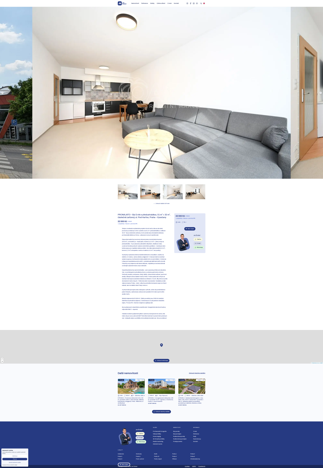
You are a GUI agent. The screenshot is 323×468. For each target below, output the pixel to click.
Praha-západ (158, 459)
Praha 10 (156, 456)
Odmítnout (14, 456)
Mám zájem (125, 464)
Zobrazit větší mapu (162, 360)
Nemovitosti (135, 3)
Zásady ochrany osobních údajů (9, 465)
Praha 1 (174, 454)
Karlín (155, 454)
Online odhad (161, 3)
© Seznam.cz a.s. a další (317, 363)
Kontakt (176, 3)
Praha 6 (192, 456)
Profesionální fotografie (159, 431)
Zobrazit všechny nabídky (197, 373)
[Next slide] (320, 93)
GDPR (194, 466)
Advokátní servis (157, 444)
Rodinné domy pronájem (179, 439)
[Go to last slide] (2, 93)
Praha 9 (138, 456)
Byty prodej (176, 431)
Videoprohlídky (157, 434)
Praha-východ (140, 459)
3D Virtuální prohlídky (158, 439)
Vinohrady (138, 454)
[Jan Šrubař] (122, 3)
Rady (194, 436)
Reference (144, 3)
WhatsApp (200, 247)
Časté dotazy (197, 439)
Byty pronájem (177, 434)
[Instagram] (187, 3)
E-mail (198, 243)
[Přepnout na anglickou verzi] (204, 3)
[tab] (150, 180)
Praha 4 (174, 456)
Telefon (199, 239)
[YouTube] (197, 3)
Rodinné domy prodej (179, 436)
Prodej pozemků (177, 441)
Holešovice (121, 454)
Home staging (157, 436)
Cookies (187, 466)
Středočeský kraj (195, 459)
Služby (152, 3)
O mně (169, 3)
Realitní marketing (158, 441)
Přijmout (15, 459)
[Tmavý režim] (201, 3)
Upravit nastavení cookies (15, 462)
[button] (161, 345)
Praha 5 (120, 456)
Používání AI (201, 466)
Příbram (174, 459)
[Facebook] (190, 3)
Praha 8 (120, 459)
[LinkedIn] (193, 3)
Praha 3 (192, 454)
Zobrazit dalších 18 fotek (162, 203)
